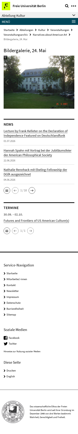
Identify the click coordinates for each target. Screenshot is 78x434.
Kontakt (11, 285)
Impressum (13, 297)
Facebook (14, 337)
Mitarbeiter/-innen (17, 279)
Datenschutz (13, 302)
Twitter (13, 343)
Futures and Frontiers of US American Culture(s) (36, 220)
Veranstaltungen (59, 30)
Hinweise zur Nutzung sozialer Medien (22, 351)
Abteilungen (26, 30)
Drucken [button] (11, 370)
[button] (7, 190)
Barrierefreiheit (15, 308)
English (11, 376)
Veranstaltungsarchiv (16, 34)
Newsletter (13, 291)
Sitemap (11, 314)
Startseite (9, 30)
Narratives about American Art (50, 34)
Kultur (41, 30)
